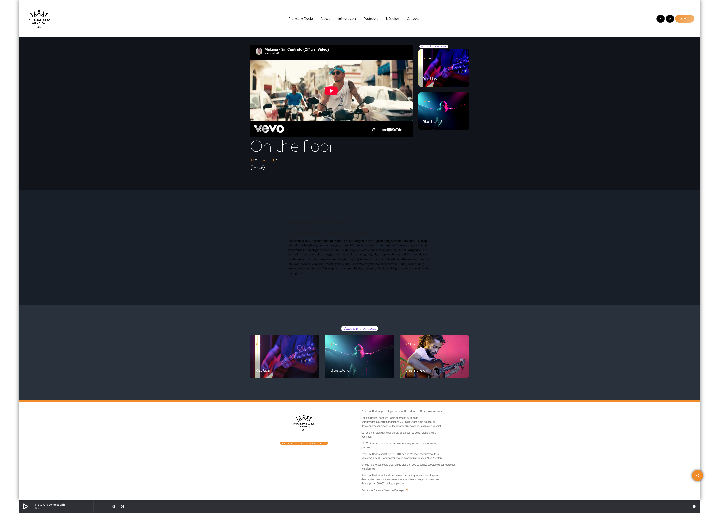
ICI (406, 490)
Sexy (429, 101)
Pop (429, 58)
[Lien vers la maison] (39, 19)
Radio (685, 18)
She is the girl (416, 370)
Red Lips (430, 79)
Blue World (432, 122)
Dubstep (257, 167)
